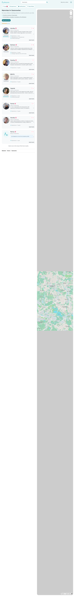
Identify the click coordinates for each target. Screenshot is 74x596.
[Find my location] (71, 17)
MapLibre (63, 593)
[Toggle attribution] (71, 593)
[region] (55, 302)
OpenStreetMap (68, 593)
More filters (31, 6)
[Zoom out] (71, 14)
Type (5, 6)
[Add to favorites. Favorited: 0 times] (33, 60)
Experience (13, 6)
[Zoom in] (71, 11)
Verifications (22, 6)
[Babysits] (5, 2)
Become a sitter (64, 2)
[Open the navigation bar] (71, 2)
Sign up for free (6, 20)
